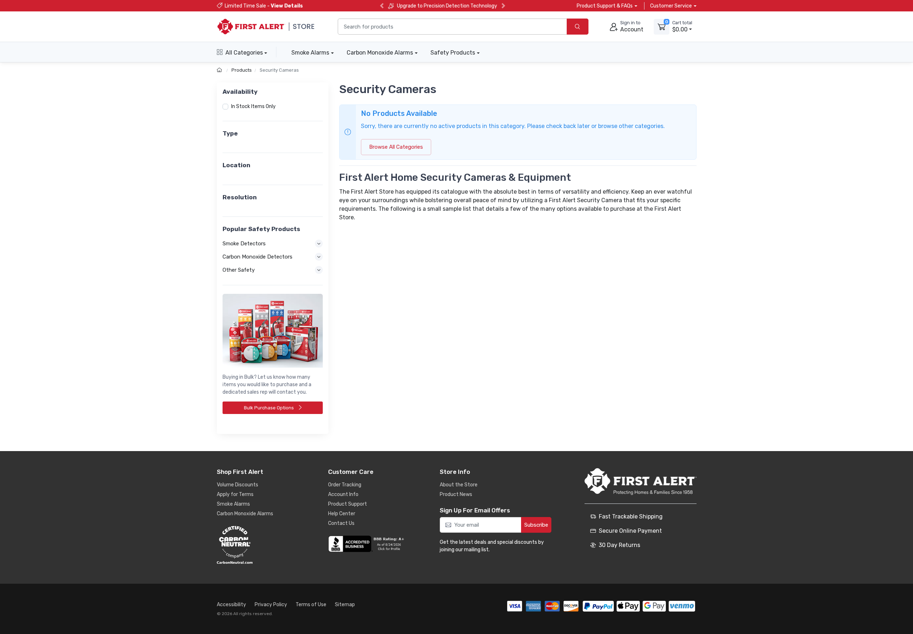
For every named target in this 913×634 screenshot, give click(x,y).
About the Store (459, 485)
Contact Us (341, 523)
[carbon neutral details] (256, 545)
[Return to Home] (220, 70)
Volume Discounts (237, 485)
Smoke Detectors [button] (244, 243)
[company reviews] (367, 544)
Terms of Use (311, 605)
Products (241, 70)
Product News (456, 494)
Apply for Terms (235, 494)
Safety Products (452, 52)
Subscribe (536, 525)
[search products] (577, 27)
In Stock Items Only (253, 106)
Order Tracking (344, 485)
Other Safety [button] (239, 270)
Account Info (343, 494)
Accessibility (231, 605)
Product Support (347, 504)
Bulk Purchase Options (269, 407)
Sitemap (345, 605)
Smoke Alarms (310, 52)
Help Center (341, 514)
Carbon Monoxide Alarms (380, 52)
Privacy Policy (271, 605)
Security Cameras (279, 70)
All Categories (244, 52)
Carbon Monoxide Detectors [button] (257, 257)
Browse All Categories (396, 147)
